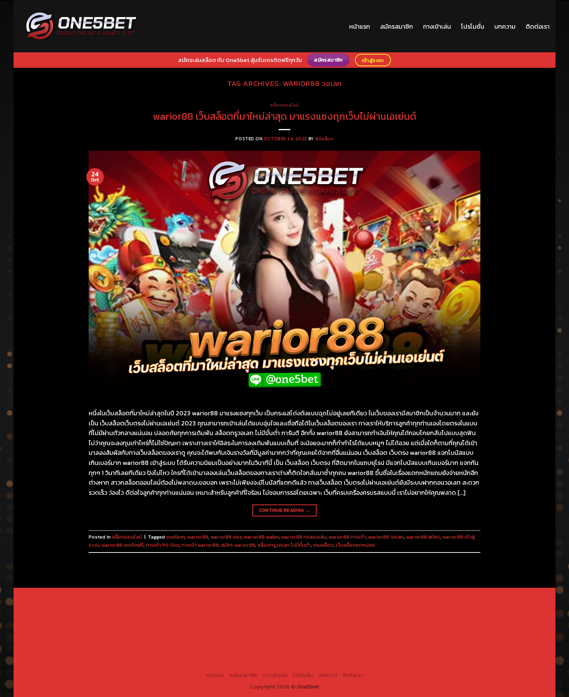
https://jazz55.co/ (110, 643)
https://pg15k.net (135, 607)
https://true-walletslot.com (293, 634)
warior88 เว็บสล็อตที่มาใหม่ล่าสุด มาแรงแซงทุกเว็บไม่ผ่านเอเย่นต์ (284, 116)
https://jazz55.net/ (486, 625)
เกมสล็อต (323, 545)
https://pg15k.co (91, 607)
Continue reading (284, 510)
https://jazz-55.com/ (459, 634)
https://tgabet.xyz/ (474, 607)
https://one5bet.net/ (139, 625)
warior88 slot (226, 536)
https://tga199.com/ (246, 625)
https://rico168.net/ (474, 616)
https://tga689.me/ (131, 652)
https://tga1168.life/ (251, 616)
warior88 (197, 536)
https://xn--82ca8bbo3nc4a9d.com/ (389, 643)
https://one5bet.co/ (193, 625)
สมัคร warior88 (238, 545)
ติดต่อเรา (538, 26)
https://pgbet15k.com (186, 607)
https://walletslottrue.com (83, 634)
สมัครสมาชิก (396, 26)
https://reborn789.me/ (432, 625)
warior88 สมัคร (423, 536)
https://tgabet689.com (187, 652)
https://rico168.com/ (85, 625)
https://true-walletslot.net (367, 625)
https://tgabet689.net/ (247, 652)
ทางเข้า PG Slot (162, 545)
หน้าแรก (359, 26)
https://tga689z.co (137, 598)
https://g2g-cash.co (349, 598)
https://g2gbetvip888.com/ (170, 643)
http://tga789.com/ (95, 616)
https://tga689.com (80, 652)
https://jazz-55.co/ (405, 634)
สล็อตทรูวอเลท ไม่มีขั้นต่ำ (284, 545)
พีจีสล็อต (324, 139)
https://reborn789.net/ (302, 625)
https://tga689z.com (84, 598)
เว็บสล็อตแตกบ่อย (355, 545)
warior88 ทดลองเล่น (303, 536)
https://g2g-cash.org (296, 598)
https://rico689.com (242, 598)
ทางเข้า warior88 (200, 545)
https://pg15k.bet (399, 598)
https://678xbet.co (356, 616)
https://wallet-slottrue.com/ (443, 652)
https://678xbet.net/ (304, 616)
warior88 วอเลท (386, 536)
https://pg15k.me (444, 598)
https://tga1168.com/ (422, 607)
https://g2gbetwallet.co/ (470, 643)
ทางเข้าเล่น (437, 26)
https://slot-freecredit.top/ (341, 661)
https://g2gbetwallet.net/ (308, 643)
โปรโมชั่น (472, 26)
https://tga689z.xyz (189, 598)
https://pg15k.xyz (489, 598)
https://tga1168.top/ (199, 616)
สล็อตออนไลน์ (284, 105)
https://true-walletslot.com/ (268, 661)
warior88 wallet (261, 536)
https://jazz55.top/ (355, 634)
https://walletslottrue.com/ (369, 652)
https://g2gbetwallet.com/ (240, 643)
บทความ (505, 26)
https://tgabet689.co (305, 652)
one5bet (175, 536)
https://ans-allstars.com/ (414, 616)
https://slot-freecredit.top (222, 634)
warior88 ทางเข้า (347, 536)
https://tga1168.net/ (147, 616)
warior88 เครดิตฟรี (122, 545)
